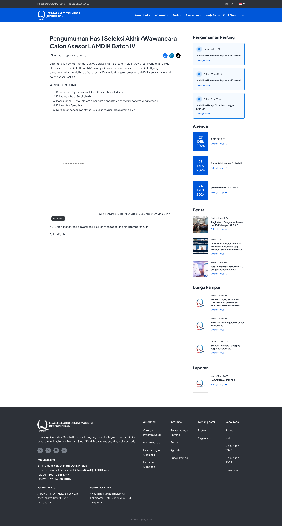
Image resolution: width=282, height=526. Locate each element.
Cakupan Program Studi (152, 432)
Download (58, 218)
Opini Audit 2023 (232, 448)
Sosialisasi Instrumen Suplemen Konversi (218, 55)
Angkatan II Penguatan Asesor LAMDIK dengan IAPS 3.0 (227, 224)
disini (119, 92)
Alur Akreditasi (152, 442)
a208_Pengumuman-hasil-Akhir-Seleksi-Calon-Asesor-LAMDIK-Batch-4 (134, 213)
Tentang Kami (206, 422)
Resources (232, 422)
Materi (229, 438)
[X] (178, 55)
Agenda (175, 450)
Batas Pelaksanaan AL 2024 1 (226, 163)
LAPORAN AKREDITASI (223, 380)
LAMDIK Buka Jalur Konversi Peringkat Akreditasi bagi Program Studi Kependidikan (226, 246)
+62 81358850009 (59, 479)
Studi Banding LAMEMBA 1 (225, 187)
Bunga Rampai (179, 458)
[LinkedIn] (171, 55)
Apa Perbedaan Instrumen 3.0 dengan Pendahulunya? (227, 268)
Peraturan (231, 430)
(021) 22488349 (59, 474)
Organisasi (204, 438)
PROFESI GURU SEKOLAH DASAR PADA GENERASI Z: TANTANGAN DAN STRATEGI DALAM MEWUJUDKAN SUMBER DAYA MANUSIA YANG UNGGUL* (226, 307)
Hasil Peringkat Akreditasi (152, 452)
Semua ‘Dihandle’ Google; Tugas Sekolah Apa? (225, 347)
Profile (202, 430)
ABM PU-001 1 (219, 138)
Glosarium (231, 470)
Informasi (176, 422)
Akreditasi (149, 422)
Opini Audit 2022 (232, 460)
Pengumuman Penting (179, 432)
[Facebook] (165, 55)
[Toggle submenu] (149, 15)
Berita (58, 55)
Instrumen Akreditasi (149, 464)
